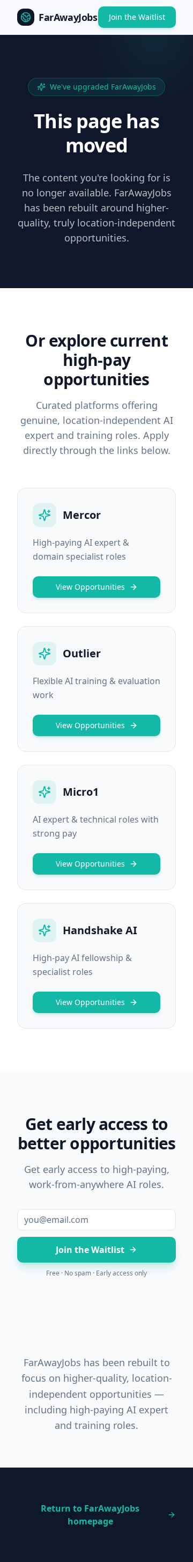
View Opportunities (90, 587)
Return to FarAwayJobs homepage (90, 1514)
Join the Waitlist (137, 17)
